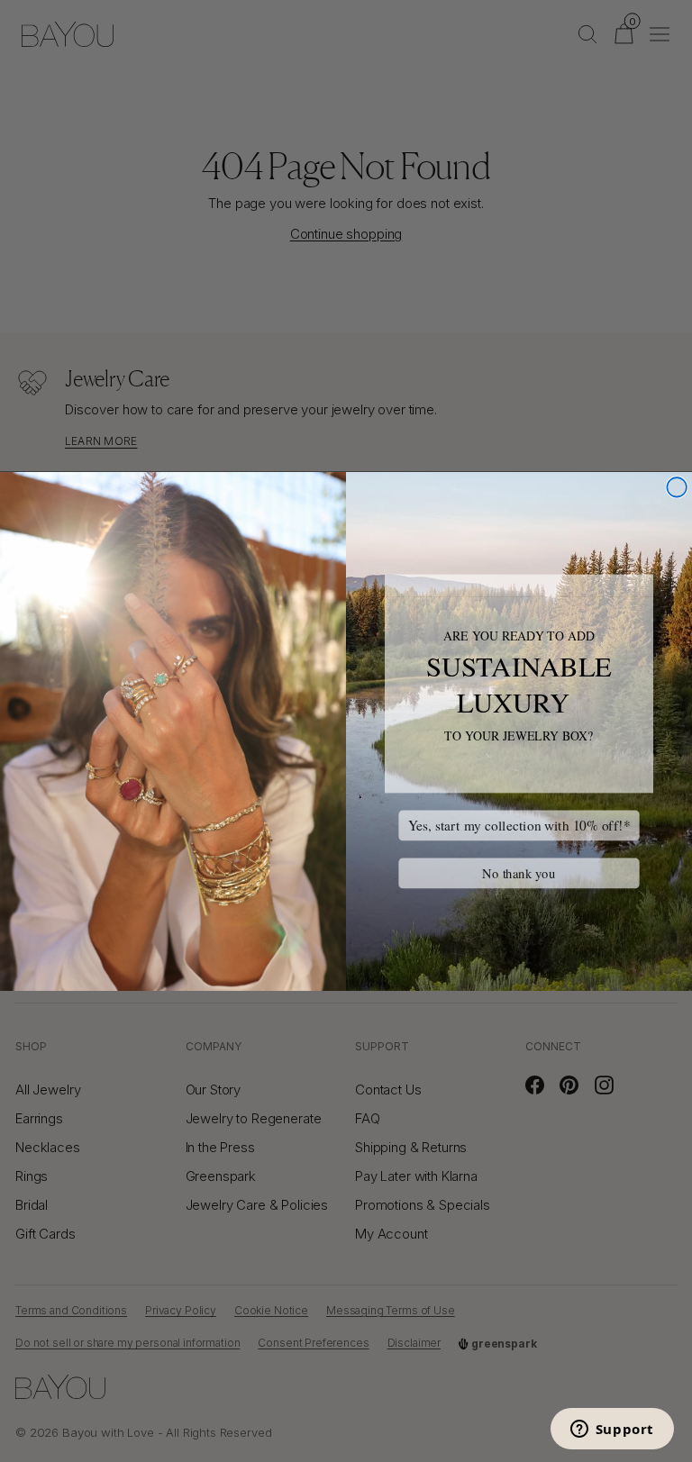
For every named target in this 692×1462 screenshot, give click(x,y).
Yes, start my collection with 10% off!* (519, 824)
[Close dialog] (677, 487)
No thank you (518, 872)
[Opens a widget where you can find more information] (612, 1430)
